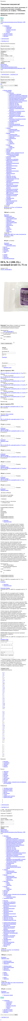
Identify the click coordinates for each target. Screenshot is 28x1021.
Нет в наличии (9, 414)
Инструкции (6, 248)
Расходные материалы (14, 124)
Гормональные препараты (15, 107)
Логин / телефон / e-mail (6, 55)
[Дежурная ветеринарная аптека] (9, 67)
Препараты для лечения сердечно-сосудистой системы (17, 119)
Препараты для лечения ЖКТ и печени (12, 192)
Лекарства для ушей (14, 104)
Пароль (2, 58)
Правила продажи (7, 797)
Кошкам (8, 133)
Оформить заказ (8, 216)
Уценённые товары (11, 156)
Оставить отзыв (4, 639)
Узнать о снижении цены (6, 343)
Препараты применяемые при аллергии (12, 183)
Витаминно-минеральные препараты (18, 96)
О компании (6, 25)
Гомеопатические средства (15, 102)
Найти (16, 85)
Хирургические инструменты (16, 125)
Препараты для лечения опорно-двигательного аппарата (17, 111)
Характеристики (7, 521)
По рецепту (6, 250)
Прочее (11, 126)
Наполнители (12, 138)
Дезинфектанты (13, 121)
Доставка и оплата (7, 33)
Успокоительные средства (15, 106)
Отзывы (8, 588)
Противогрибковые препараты (16, 99)
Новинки (5, 249)
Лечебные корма (13, 129)
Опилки (11, 142)
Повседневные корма (14, 130)
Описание (5, 520)
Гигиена (8, 151)
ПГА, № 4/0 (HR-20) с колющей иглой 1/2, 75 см (12, 380)
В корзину (6, 214)
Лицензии (5, 764)
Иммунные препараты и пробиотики (18, 95)
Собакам (8, 128)
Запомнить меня (6, 61)
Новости (8, 31)
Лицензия (8, 28)
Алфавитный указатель (9, 796)
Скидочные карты (7, 789)
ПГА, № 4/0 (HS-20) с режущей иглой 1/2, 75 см (12, 377)
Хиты (4, 252)
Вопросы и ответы (8, 35)
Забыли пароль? (4, 65)
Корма (10, 141)
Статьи (8, 32)
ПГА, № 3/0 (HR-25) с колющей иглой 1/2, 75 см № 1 (13, 392)
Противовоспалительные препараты (18, 100)
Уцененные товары (14, 155)
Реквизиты (9, 27)
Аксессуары (9, 148)
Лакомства (11, 132)
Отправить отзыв (5, 668)
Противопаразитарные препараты (17, 98)
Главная (5, 254)
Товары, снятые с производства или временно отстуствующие (15, 153)
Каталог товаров (7, 90)
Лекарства (8, 91)
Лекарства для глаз (13, 103)
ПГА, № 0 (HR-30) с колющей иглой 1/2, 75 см (12, 373)
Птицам (8, 144)
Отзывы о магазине (11, 29)
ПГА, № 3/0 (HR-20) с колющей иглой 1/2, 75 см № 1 (13, 388)
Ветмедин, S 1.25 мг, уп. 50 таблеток (13, 207)
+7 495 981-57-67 (5, 41)
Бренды (5, 247)
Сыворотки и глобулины (15, 94)
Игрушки (8, 150)
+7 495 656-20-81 (5, 38)
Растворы (11, 122)
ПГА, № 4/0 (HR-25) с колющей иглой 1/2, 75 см (12, 396)
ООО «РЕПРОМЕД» (8, 331)
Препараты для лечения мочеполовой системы (15, 114)
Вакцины (11, 93)
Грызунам (8, 139)
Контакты (5, 36)
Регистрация (4, 64)
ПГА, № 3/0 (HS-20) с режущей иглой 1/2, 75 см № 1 (13, 384)
